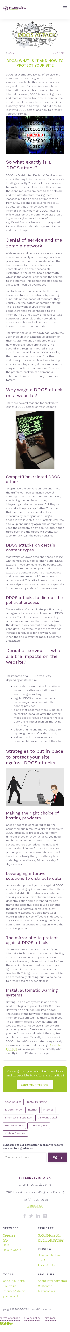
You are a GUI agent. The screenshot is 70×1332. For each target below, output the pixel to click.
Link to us (10, 1286)
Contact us (35, 1206)
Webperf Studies (15, 1133)
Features (9, 1234)
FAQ (5, 1239)
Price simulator (48, 1265)
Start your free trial (35, 1085)
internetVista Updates (18, 1117)
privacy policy (32, 1318)
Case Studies (13, 1101)
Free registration (49, 1234)
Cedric (13, 53)
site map (50, 1318)
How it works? (13, 1250)
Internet (32, 1109)
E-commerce (13, 1109)
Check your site (14, 1281)
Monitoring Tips (14, 1125)
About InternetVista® (52, 1281)
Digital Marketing (37, 1101)
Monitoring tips (39, 1125)
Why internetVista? (51, 1239)
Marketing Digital (47, 1117)
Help (6, 1245)
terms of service (10, 1318)
